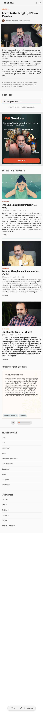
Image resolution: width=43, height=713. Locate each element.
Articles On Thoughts (13, 170)
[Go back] (2, 3)
